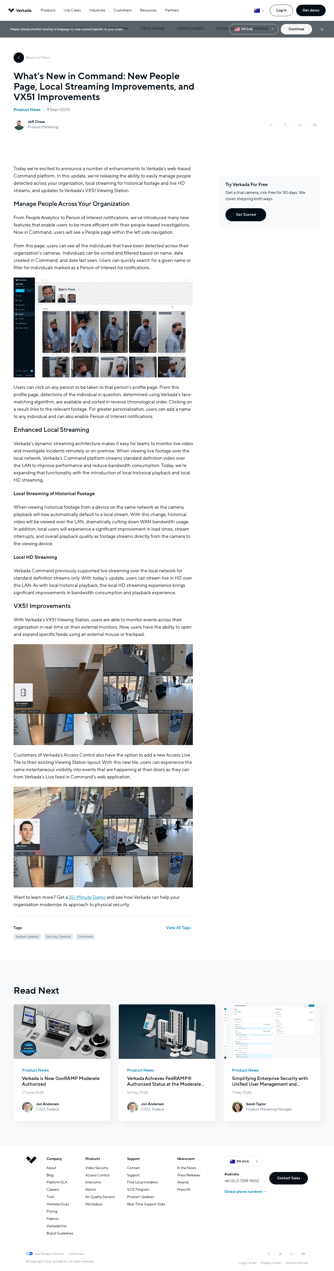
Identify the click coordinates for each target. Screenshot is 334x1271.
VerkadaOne (56, 1226)
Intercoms (93, 1182)
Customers (123, 10)
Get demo (310, 10)
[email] (314, 125)
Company (54, 1158)
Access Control (97, 1175)
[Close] (322, 29)
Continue (296, 29)
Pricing (51, 1211)
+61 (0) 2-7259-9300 (241, 1180)
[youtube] (303, 1253)
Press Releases (188, 1175)
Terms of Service (296, 1263)
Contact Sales (288, 1178)
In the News (186, 1167)
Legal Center (247, 1263)
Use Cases (72, 10)
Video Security (96, 1167)
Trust (50, 1196)
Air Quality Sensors (100, 1196)
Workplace (93, 1204)
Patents (52, 1218)
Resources (148, 10)
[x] (285, 125)
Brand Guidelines (59, 1233)
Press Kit (184, 1189)
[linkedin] (300, 125)
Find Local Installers (142, 1182)
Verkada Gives (57, 1204)
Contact (133, 1167)
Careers (52, 1189)
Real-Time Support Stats (146, 1204)
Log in (281, 10)
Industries (97, 10)
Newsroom (186, 1158)
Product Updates (140, 1196)
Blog (49, 1175)
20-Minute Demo (87, 897)
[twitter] (280, 1253)
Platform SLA (56, 1182)
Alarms (90, 1189)
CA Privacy (76, 1254)
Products (48, 10)
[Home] (31, 1200)
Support (133, 1158)
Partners (172, 10)
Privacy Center (271, 1263)
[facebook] (271, 125)
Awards (183, 1182)
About (51, 1167)
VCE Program (138, 1189)
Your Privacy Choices (49, 1254)
